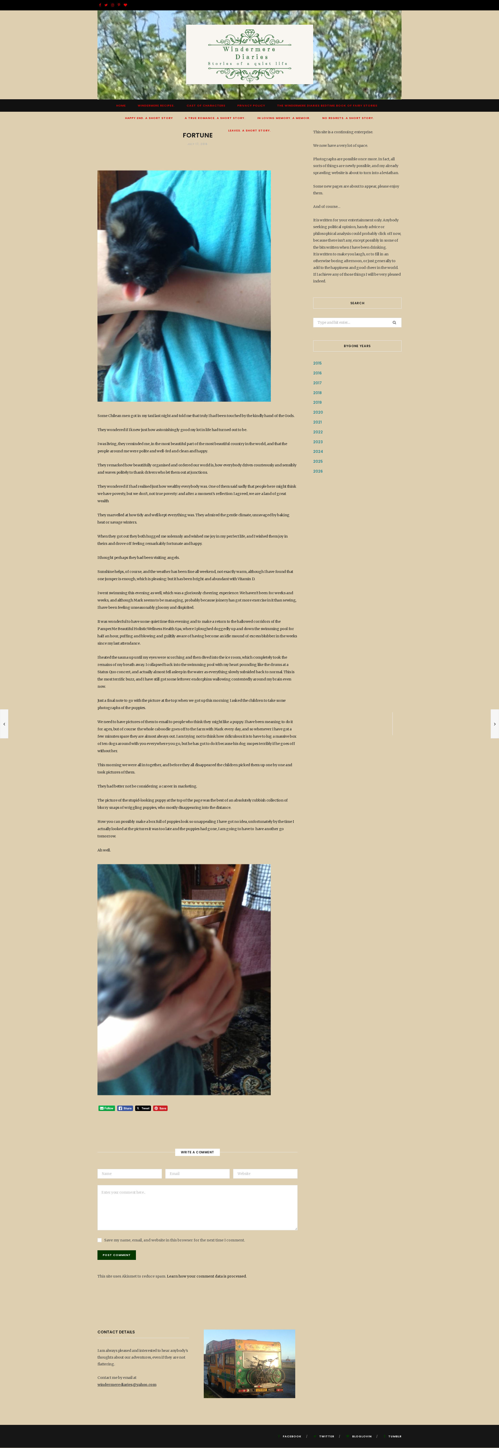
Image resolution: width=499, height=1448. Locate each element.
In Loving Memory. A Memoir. (283, 118)
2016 (317, 373)
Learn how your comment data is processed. (207, 1276)
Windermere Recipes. (156, 105)
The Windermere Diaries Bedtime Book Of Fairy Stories (327, 105)
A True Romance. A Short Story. (215, 118)
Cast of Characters (206, 105)
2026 (318, 471)
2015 (317, 363)
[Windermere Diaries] (249, 55)
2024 (318, 451)
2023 (318, 442)
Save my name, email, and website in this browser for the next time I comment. (174, 1240)
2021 (317, 422)
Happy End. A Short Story (149, 118)
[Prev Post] (4, 723)
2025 (318, 461)
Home (121, 105)
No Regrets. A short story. (348, 118)
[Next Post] (495, 723)
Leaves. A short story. (249, 130)
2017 (317, 383)
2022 (318, 432)
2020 (318, 412)
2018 (317, 392)
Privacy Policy (251, 105)
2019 (317, 402)
